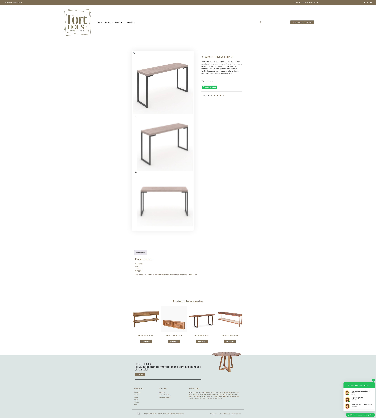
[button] (214, 95)
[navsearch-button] (260, 22)
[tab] (140, 252)
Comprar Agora (210, 87)
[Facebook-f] (364, 2)
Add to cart (146, 342)
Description (140, 252)
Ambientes (108, 22)
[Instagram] (367, 2)
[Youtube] (371, 2)
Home (100, 22)
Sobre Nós (130, 22)
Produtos (118, 22)
